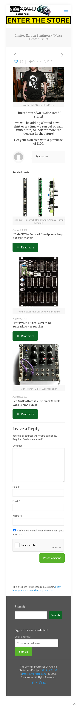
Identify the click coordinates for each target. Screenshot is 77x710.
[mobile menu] (66, 10)
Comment (19, 445)
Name (16, 486)
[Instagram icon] (40, 682)
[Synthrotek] (30, 10)
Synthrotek (42, 156)
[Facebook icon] (32, 682)
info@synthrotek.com (34, 673)
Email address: (22, 636)
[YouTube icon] (36, 682)
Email (16, 501)
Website (17, 515)
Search (20, 606)
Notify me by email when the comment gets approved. (38, 532)
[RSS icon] (44, 682)
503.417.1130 (49, 670)
